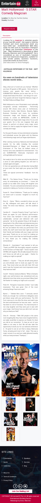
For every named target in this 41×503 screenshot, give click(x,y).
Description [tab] (6, 35)
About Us (6, 473)
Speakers (27, 458)
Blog (25, 466)
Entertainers (7, 458)
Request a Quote (9, 29)
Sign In (27, 5)
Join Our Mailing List (20, 491)
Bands (5, 462)
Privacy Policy (8, 480)
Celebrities (7, 466)
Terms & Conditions (9, 476)
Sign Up (36, 5)
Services (27, 462)
